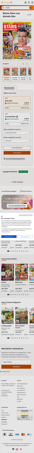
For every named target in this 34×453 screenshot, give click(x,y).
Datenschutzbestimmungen (26, 215)
